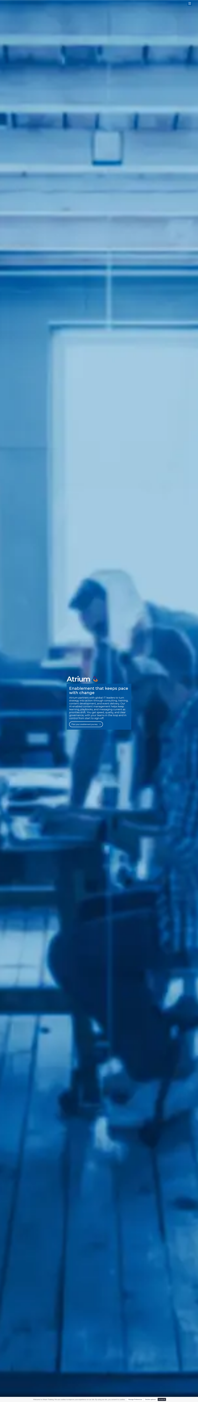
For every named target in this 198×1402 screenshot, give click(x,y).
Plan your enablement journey (84, 724)
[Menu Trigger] (189, 3)
